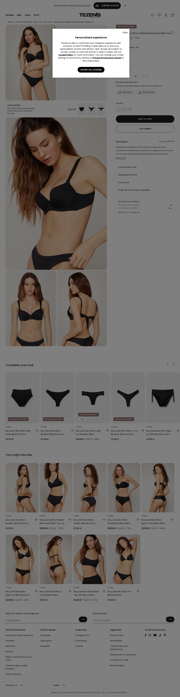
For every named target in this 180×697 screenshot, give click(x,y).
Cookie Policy (65, 54)
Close (124, 32)
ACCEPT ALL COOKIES (91, 69)
